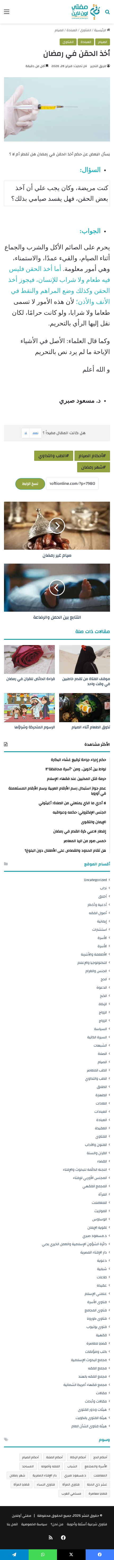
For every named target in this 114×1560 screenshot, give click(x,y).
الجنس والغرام (96, 971)
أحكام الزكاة (78, 1457)
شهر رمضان (92, 467)
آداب (103, 888)
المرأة (102, 1194)
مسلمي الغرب (71, 1493)
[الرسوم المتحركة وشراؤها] (29, 707)
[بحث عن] (107, 14)
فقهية (101, 1335)
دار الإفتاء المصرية (93, 1252)
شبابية (102, 1269)
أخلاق (102, 896)
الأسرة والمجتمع (96, 1466)
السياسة (100, 1029)
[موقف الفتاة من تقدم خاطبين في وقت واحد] (84, 659)
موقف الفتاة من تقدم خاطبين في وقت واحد (86, 681)
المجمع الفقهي (94, 1186)
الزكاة (103, 1004)
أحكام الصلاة (54, 1457)
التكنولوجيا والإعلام (92, 962)
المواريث (100, 1211)
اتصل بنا (12, 1524)
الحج (104, 979)
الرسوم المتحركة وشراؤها (34, 727)
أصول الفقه (98, 913)
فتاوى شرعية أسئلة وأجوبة (87, 1524)
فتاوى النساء (46, 1484)
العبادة (72, 30)
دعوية (102, 1260)
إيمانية (102, 921)
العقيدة (101, 1128)
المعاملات (99, 1202)
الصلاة (102, 1053)
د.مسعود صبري (94, 1236)
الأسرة (102, 938)
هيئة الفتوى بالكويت (91, 1418)
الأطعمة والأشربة (94, 954)
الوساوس (99, 1219)
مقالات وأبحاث (96, 1401)
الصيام (59, 30)
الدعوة (102, 987)
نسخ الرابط (30, 483)
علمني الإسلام (96, 1293)
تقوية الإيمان (97, 1227)
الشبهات (100, 1045)
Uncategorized (95, 880)
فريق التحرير (98, 66)
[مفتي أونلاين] (85, 12)
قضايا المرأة (21, 1484)
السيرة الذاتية (97, 1037)
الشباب (72, 1466)
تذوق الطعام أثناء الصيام (91, 727)
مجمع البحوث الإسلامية (89, 1360)
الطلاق (102, 1087)
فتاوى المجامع (96, 1310)
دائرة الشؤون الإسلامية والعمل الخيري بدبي (74, 1244)
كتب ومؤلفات (96, 1351)
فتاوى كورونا (97, 1318)
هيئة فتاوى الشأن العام (89, 1426)
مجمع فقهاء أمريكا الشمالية (85, 1385)
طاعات (102, 1277)
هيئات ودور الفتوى (92, 1409)
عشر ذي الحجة (97, 1484)
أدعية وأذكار (97, 904)
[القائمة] (6, 14)
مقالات (101, 1393)
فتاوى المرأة (71, 1484)
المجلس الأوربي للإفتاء (90, 1178)
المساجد (28, 1466)
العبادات (100, 1111)
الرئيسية (100, 30)
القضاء (102, 1161)
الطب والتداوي (52, 456)
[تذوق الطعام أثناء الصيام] (84, 707)
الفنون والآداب (96, 1145)
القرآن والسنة (97, 1153)
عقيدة (102, 1285)
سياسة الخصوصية (34, 1524)
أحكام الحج (100, 1457)
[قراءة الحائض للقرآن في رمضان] (29, 659)
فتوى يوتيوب (96, 1327)
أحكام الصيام (91, 456)
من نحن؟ (57, 1524)
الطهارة (101, 1095)
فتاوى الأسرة (97, 1302)
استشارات (99, 929)
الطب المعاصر (97, 1070)
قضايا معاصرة (96, 1343)
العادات (101, 1103)
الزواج (103, 1012)
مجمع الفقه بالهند (92, 1376)
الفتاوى (85, 30)
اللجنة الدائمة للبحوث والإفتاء (85, 1169)
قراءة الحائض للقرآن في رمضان (30, 678)
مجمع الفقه (97, 1368)
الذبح (103, 996)
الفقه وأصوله (50, 1466)
